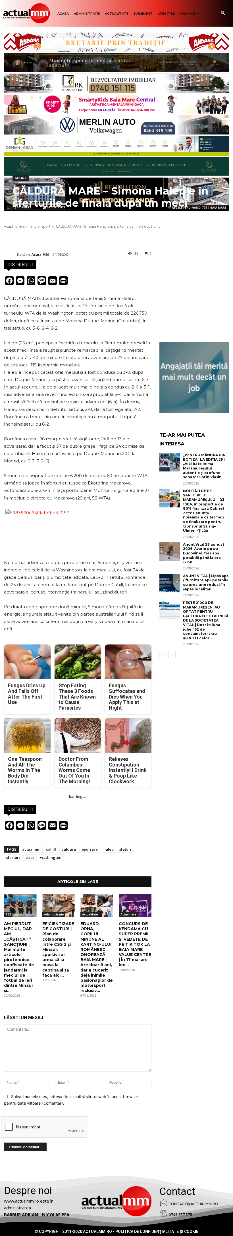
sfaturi (125, 849)
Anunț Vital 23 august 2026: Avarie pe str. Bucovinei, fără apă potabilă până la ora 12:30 (203, 553)
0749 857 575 (180, 1214)
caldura (69, 849)
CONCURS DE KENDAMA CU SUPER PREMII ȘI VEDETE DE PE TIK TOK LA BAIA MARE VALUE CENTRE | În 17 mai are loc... (135, 944)
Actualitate (90, 914)
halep (108, 849)
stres (30, 857)
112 (8, 914)
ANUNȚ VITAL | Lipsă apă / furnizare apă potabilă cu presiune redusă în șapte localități (205, 582)
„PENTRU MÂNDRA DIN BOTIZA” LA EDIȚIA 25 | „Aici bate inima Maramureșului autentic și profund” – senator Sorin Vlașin (204, 466)
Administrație (54, 914)
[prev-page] (163, 654)
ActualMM (40, 254)
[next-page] (172, 654)
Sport (21, 178)
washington (50, 857)
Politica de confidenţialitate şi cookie (156, 1231)
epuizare (90, 849)
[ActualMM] (10, 254)
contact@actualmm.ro (193, 1204)
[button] (223, 13)
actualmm (31, 849)
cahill (51, 849)
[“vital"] (194, 377)
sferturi (13, 857)
